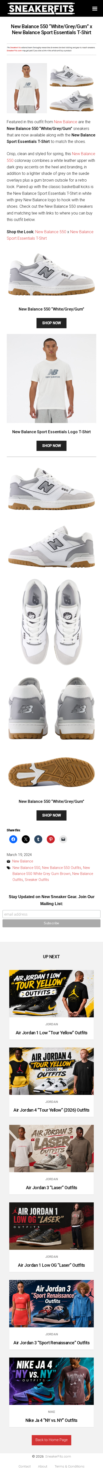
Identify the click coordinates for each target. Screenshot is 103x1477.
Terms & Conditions (69, 1466)
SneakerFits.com (58, 1456)
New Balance (65, 121)
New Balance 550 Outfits (61, 868)
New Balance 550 (50, 231)
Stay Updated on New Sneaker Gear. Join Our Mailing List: (51, 900)
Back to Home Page (52, 1440)
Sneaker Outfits (37, 880)
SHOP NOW (51, 323)
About (42, 1466)
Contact (24, 1466)
